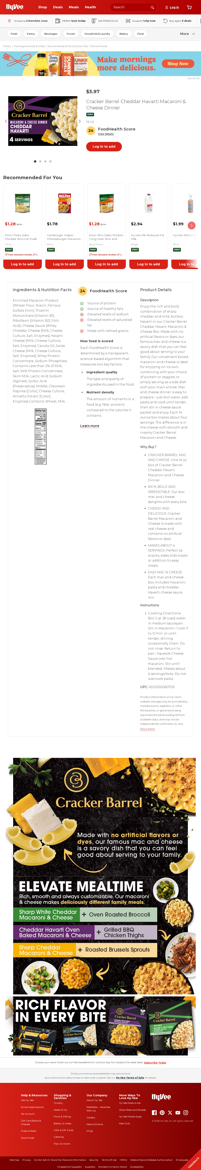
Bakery (124, 33)
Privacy (26, 1159)
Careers (91, 1117)
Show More (147, 729)
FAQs (90, 1130)
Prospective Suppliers (70, 1166)
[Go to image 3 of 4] (45, 161)
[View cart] (189, 7)
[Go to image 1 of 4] (35, 161)
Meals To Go (60, 1109)
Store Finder (28, 1137)
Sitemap (14, 1159)
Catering (59, 1136)
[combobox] (133, 7)
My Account (28, 1113)
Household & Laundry (97, 33)
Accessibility (137, 1166)
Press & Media (28, 1130)
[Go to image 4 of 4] (50, 161)
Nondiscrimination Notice (112, 1166)
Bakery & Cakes (62, 1123)
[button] (106, 134)
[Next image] (79, 121)
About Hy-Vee (94, 1100)
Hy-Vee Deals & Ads (130, 1102)
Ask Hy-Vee (27, 1100)
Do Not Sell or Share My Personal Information (60, 1159)
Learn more (89, 426)
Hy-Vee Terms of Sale (130, 1077)
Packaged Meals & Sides (29, 46)
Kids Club (124, 1123)
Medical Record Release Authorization (151, 1159)
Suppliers (90, 1166)
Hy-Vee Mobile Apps (130, 1116)
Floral (140, 33)
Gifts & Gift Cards (63, 1130)
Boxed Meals (99, 46)
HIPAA (123, 1159)
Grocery (58, 1102)
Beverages (50, 33)
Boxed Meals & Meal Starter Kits (68, 46)
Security (94, 1159)
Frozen (71, 33)
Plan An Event (62, 1143)
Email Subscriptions (32, 1107)
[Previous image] (6, 121)
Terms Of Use (109, 1159)
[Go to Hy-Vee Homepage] (15, 7)
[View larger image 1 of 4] (42, 121)
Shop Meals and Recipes (132, 1109)
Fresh (14, 33)
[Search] (152, 7)
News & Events (95, 1124)
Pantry (31, 33)
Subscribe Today (155, 1062)
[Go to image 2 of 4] (40, 161)
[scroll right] (192, 226)
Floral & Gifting (62, 1116)
